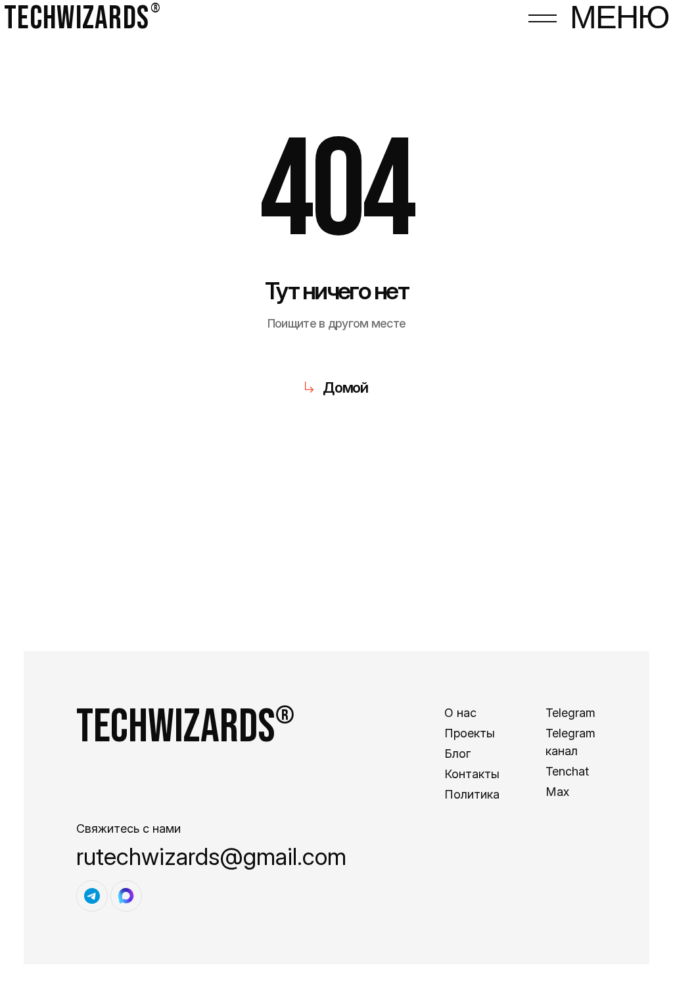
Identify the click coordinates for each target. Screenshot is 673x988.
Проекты (469, 733)
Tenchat (567, 771)
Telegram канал (570, 742)
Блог (457, 753)
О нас (460, 713)
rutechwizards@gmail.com (211, 856)
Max (557, 792)
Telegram (570, 713)
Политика (471, 794)
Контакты (471, 774)
